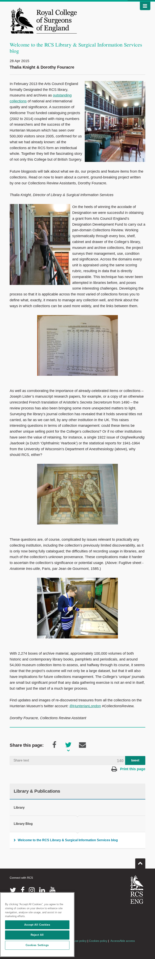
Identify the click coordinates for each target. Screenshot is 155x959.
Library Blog (23, 823)
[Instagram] (32, 890)
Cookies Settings (37, 945)
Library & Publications (37, 791)
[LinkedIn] (42, 890)
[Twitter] (13, 890)
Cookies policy (98, 940)
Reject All (37, 934)
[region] (37, 924)
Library (19, 807)
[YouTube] (52, 890)
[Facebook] (22, 890)
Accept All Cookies (37, 924)
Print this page (132, 769)
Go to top (140, 863)
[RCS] (137, 889)
